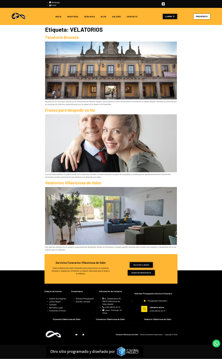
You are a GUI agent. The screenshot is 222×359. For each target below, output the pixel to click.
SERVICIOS (89, 16)
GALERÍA (116, 16)
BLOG (103, 16)
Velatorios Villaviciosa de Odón (73, 182)
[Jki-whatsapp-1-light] (83, 334)
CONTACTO (132, 16)
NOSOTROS (72, 16)
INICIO (58, 16)
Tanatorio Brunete (62, 37)
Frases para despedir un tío (70, 110)
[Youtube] (163, 3)
